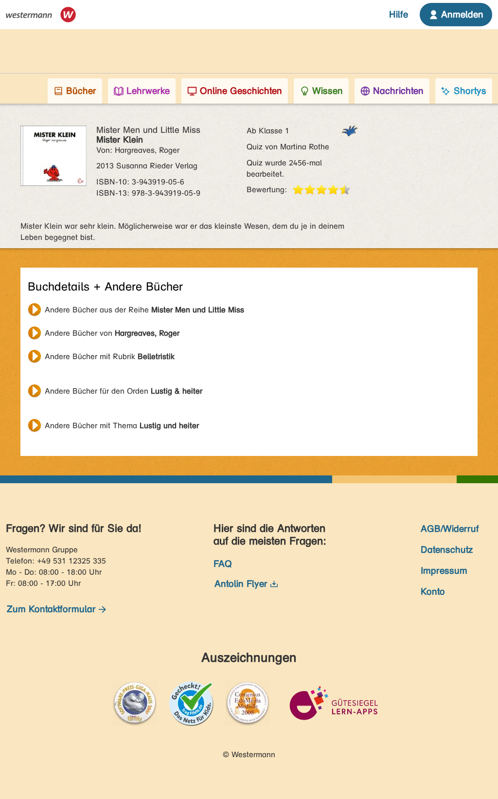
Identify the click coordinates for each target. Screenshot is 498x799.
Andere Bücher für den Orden (123, 391)
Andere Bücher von (112, 333)
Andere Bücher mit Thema (122, 425)
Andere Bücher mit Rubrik (110, 356)
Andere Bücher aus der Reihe (144, 309)
